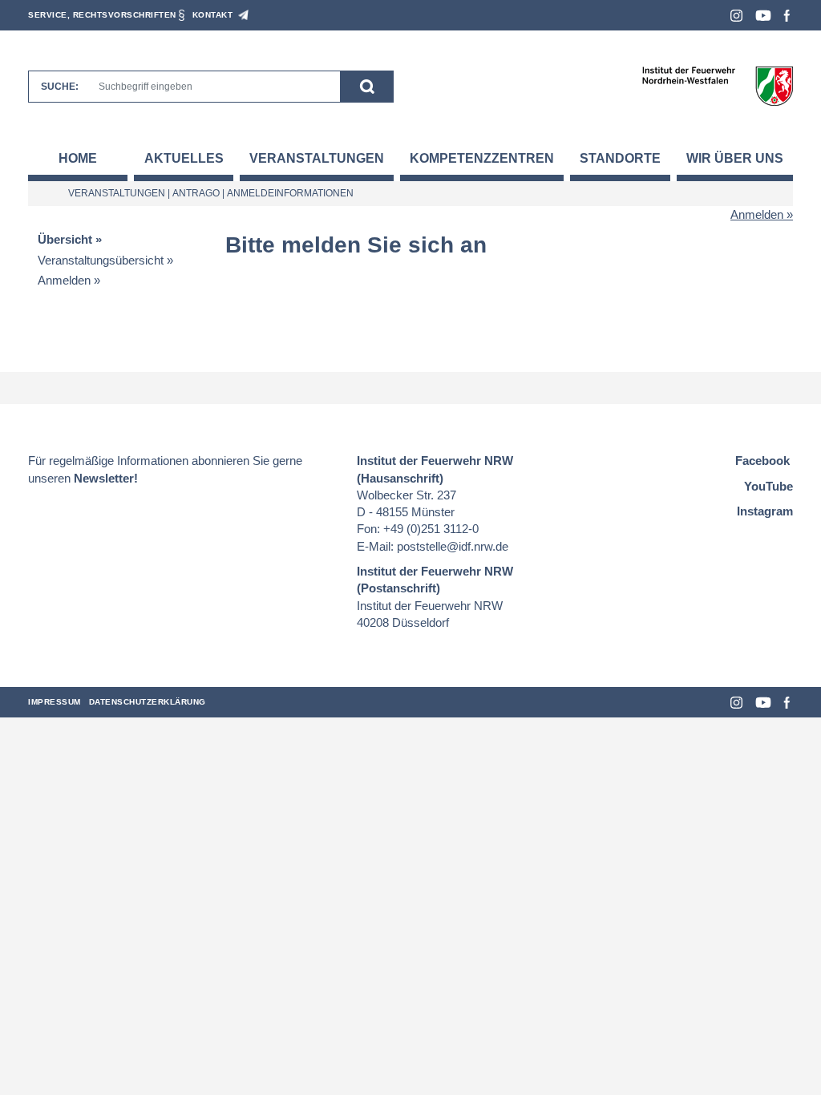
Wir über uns (734, 158)
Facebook (787, 16)
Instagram (736, 16)
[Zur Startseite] (717, 85)
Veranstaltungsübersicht (101, 260)
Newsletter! (106, 478)
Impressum (54, 701)
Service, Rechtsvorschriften (102, 14)
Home (78, 158)
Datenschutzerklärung (147, 701)
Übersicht (65, 239)
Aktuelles (184, 158)
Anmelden (756, 214)
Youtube (763, 16)
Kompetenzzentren (482, 158)
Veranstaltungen (316, 158)
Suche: (60, 86)
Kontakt (212, 14)
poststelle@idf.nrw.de (452, 546)
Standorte (620, 158)
